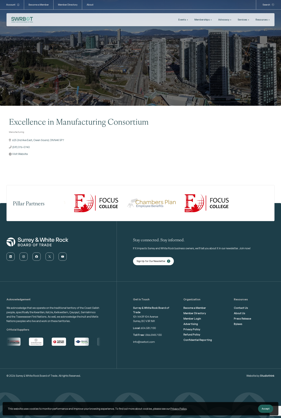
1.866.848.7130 (153, 334)
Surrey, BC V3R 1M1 (144, 321)
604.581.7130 (148, 328)
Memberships (202, 19)
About (90, 4)
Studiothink (267, 375)
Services (242, 19)
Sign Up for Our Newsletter (151, 261)
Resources (262, 19)
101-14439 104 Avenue (145, 316)
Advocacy (223, 19)
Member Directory (67, 4)
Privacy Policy (178, 408)
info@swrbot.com (144, 341)
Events (182, 19)
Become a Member (39, 4)
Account (10, 4)
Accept (266, 408)
